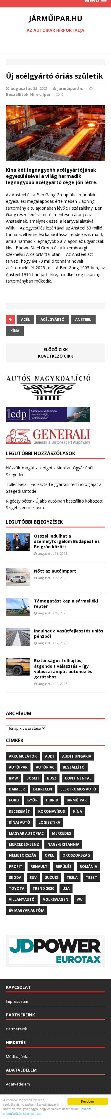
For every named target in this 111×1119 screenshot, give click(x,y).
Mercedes (61, 833)
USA (66, 888)
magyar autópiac (26, 833)
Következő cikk (55, 356)
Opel (49, 855)
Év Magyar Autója (26, 910)
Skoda (15, 877)
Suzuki (51, 877)
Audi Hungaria (76, 756)
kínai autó (19, 822)
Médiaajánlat (18, 1056)
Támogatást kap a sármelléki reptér (66, 603)
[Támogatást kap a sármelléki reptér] (18, 612)
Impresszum (17, 1001)
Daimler (17, 789)
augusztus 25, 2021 (29, 88)
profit (15, 866)
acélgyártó (53, 319)
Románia (88, 866)
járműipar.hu (70, 88)
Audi (49, 756)
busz (52, 778)
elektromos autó (78, 789)
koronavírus (51, 811)
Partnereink (16, 1029)
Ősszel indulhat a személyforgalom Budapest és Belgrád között (67, 541)
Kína (14, 330)
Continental (78, 778)
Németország (22, 855)
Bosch (32, 778)
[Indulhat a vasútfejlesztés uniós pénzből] (18, 642)
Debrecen (42, 789)
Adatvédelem (18, 1084)
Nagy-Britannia (63, 844)
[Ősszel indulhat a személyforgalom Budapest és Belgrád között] (18, 547)
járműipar (77, 800)
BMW (13, 778)
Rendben (87, 1101)
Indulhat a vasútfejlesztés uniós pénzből (68, 633)
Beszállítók (17, 94)
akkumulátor (23, 756)
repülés (63, 866)
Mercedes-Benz (24, 844)
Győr (32, 800)
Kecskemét (19, 811)
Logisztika (49, 822)
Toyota (16, 888)
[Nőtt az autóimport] (18, 582)
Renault (38, 866)
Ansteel (83, 319)
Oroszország (76, 855)
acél (25, 319)
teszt (91, 877)
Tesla (72, 877)
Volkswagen (55, 899)
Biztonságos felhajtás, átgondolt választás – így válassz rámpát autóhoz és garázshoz (63, 669)
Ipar (47, 94)
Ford (14, 800)
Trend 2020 (43, 888)
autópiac (45, 767)
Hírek (35, 94)
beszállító (74, 767)
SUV (33, 877)
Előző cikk (56, 349)
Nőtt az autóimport (55, 571)
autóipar (18, 767)
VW (80, 899)
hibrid (52, 800)
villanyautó (22, 899)
